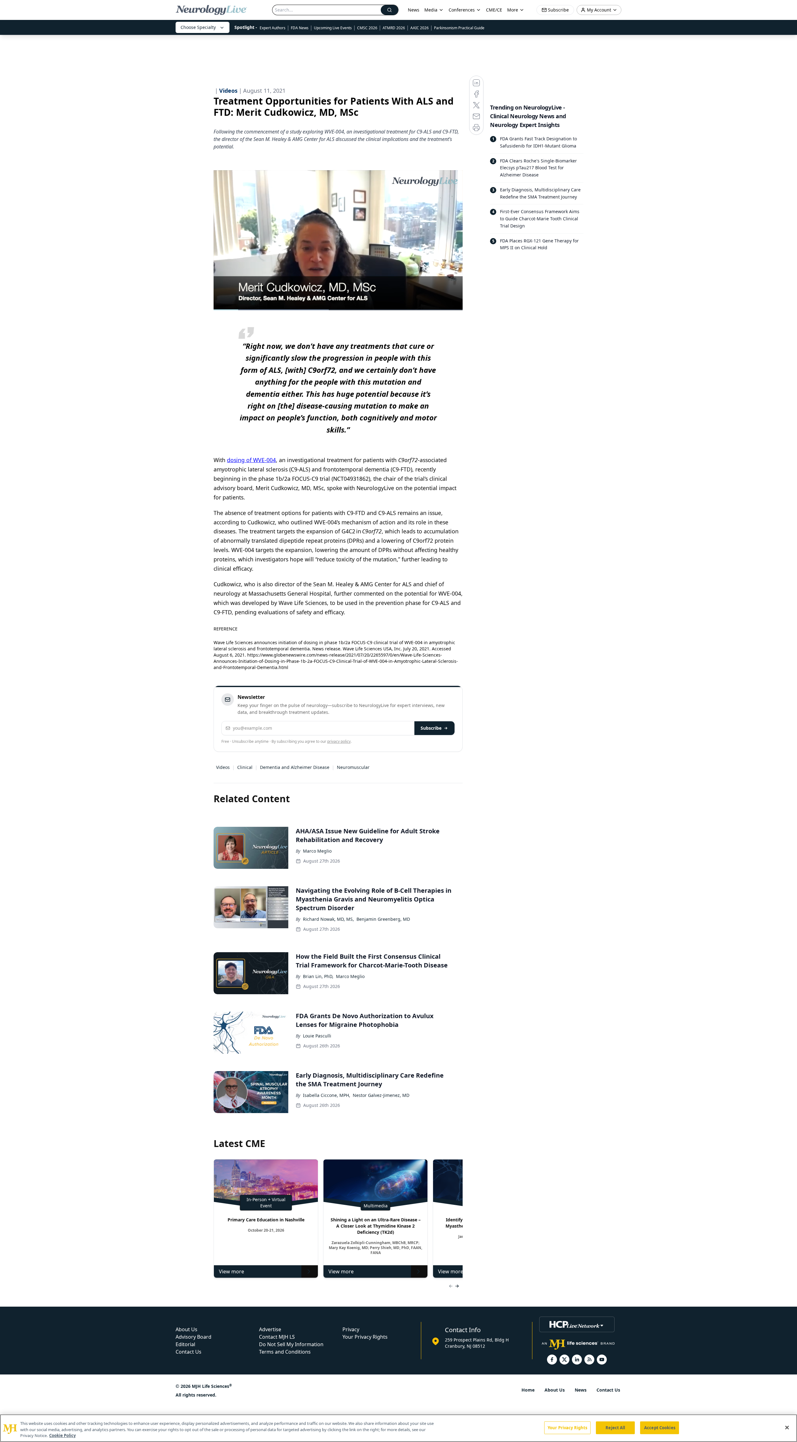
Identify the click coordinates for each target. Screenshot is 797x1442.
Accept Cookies (659, 1427)
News (413, 10)
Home (528, 1390)
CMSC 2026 (367, 27)
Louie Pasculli (317, 1036)
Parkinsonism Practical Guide (459, 27)
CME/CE (494, 10)
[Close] (787, 1427)
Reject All (615, 1427)
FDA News (300, 27)
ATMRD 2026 (394, 27)
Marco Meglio (317, 851)
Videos (223, 767)
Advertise (270, 1329)
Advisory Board (193, 1336)
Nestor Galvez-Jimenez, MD (381, 1095)
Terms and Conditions (285, 1351)
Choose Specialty (198, 27)
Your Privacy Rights (365, 1336)
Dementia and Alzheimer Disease (294, 767)
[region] (398, 1428)
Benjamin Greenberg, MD (383, 919)
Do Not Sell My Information (291, 1344)
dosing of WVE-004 (251, 460)
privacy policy (339, 741)
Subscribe (431, 728)
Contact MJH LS (277, 1336)
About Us (186, 1329)
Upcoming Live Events (333, 27)
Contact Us (188, 1351)
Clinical (244, 767)
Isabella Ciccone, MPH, (326, 1095)
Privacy (350, 1329)
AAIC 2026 (419, 27)
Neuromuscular (353, 767)
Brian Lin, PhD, (318, 976)
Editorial (185, 1344)
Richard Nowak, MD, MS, (328, 919)
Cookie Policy (62, 1435)
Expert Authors (272, 27)
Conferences (462, 10)
